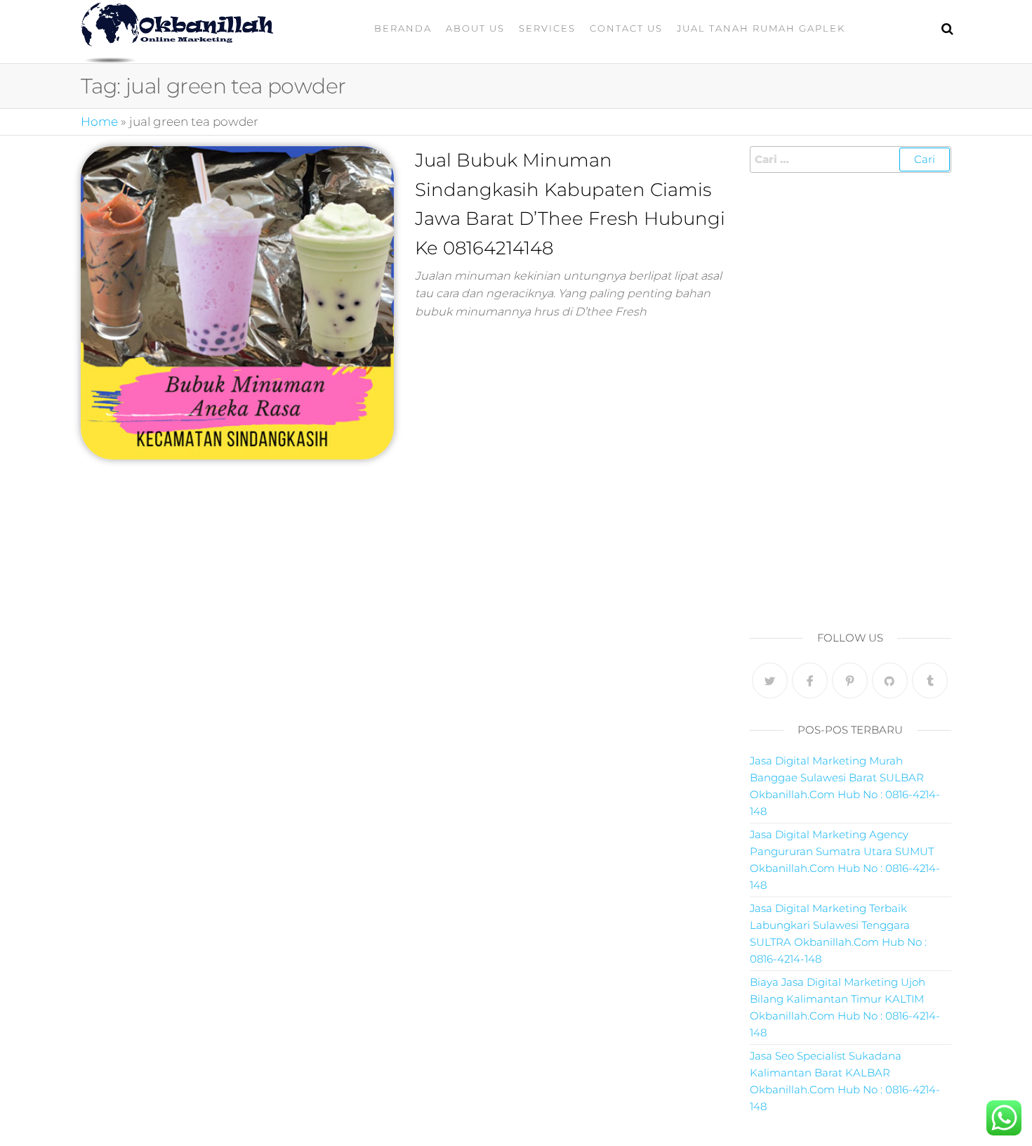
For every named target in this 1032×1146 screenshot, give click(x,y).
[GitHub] (890, 680)
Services (547, 28)
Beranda (403, 28)
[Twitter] (770, 680)
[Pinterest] (850, 680)
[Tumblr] (930, 680)
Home (99, 122)
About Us (475, 28)
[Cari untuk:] (851, 159)
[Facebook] (810, 680)
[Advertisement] (851, 397)
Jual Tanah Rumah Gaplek (761, 28)
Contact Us (626, 28)
